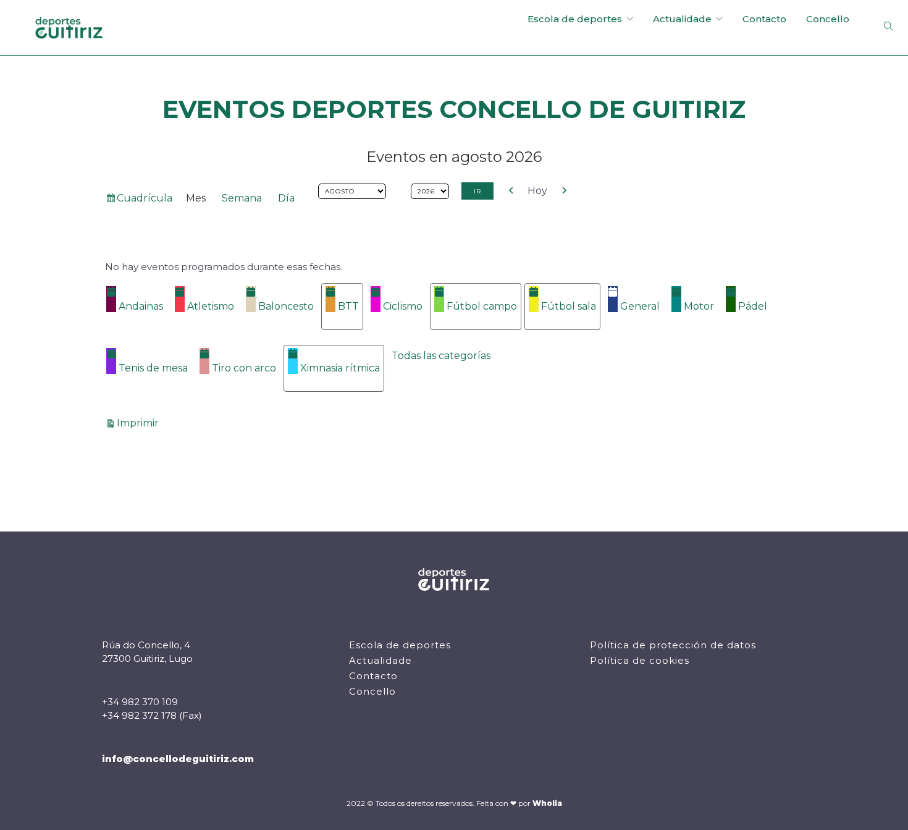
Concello (827, 19)
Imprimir (139, 423)
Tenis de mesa (153, 368)
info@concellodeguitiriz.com (178, 758)
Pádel (752, 306)
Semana (242, 198)
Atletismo (210, 306)
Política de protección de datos (673, 645)
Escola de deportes (575, 19)
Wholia (547, 803)
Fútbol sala (568, 306)
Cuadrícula (144, 201)
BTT (348, 306)
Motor (699, 306)
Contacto (764, 19)
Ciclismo (402, 306)
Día (286, 198)
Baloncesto (286, 306)
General (640, 306)
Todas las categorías (441, 356)
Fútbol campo (482, 306)
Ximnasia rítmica (340, 368)
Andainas (141, 306)
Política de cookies (639, 660)
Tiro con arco (244, 368)
